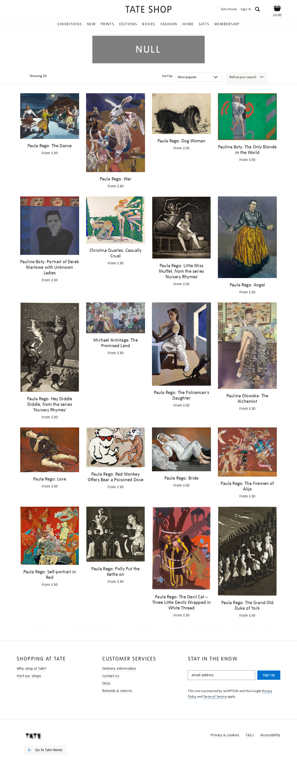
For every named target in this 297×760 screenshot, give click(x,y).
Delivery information (119, 668)
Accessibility (270, 735)
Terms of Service (215, 696)
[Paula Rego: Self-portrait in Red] (49, 537)
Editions (128, 24)
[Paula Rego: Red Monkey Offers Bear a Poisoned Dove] (115, 448)
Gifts (204, 24)
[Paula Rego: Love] (49, 450)
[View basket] (277, 9)
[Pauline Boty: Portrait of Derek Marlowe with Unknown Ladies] (49, 226)
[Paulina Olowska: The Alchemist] (247, 346)
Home (188, 24)
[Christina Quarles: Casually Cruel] (115, 220)
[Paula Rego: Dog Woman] (181, 114)
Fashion (169, 24)
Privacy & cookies (225, 735)
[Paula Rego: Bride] (181, 450)
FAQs (106, 683)
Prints (107, 24)
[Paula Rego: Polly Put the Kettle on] (115, 535)
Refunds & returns (117, 691)
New (91, 24)
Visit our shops (29, 676)
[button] (257, 10)
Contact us (110, 676)
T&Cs (250, 735)
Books (148, 24)
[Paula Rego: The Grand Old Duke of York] (247, 552)
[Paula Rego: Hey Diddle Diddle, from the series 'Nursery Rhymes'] (49, 348)
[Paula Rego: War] (115, 133)
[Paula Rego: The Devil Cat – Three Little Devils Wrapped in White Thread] (181, 549)
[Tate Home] (53, 736)
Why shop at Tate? (31, 668)
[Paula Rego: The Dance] (49, 117)
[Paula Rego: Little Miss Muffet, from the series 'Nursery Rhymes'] (181, 228)
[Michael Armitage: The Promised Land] (115, 318)
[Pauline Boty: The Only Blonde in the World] (247, 117)
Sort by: (167, 76)
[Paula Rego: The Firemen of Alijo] (247, 452)
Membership (226, 24)
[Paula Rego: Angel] (247, 238)
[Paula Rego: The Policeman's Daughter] (181, 344)
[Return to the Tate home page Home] (148, 10)
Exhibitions (70, 24)
